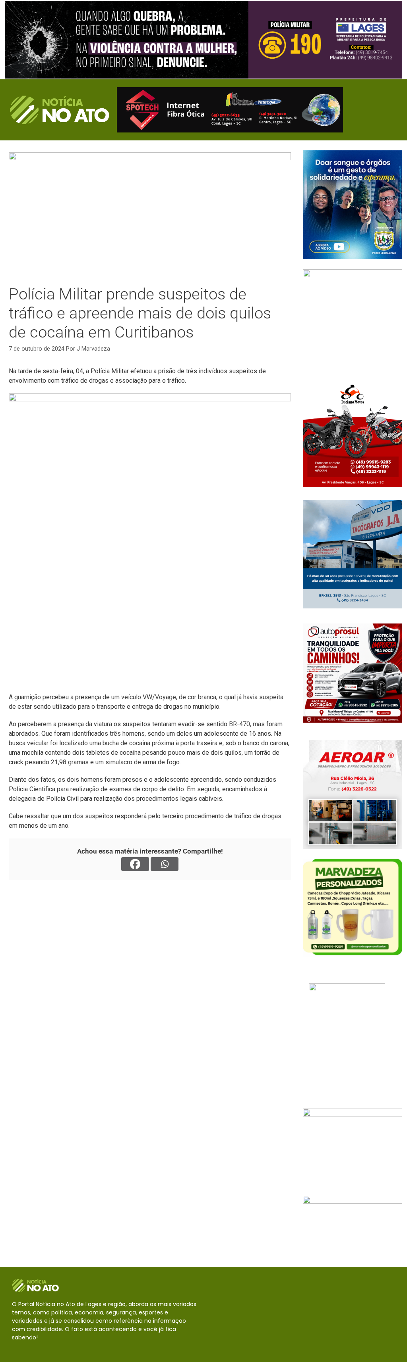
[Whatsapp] (164, 864)
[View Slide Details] (203, 39)
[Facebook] (135, 864)
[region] (203, 39)
